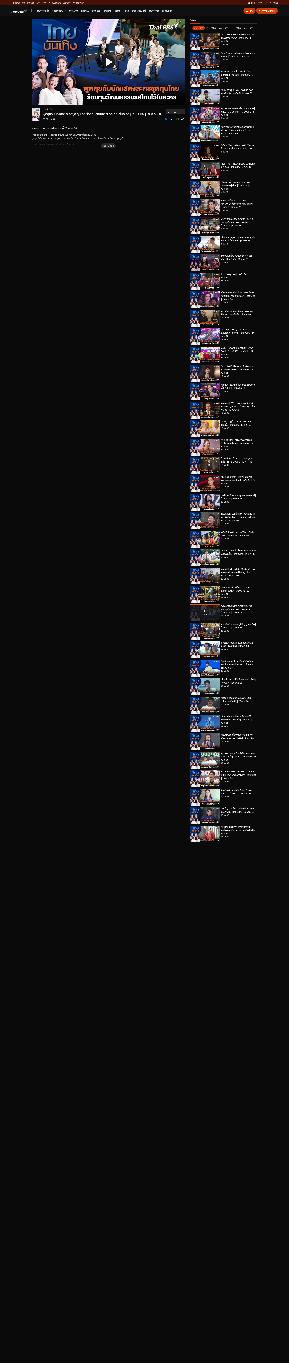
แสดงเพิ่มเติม (108, 145)
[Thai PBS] (19, 10)
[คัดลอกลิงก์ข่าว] (182, 119)
